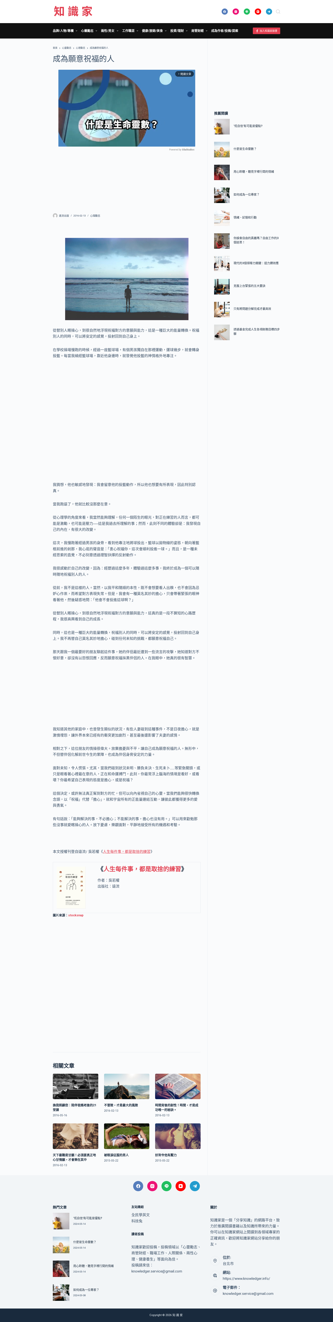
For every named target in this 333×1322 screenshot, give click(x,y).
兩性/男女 (107, 31)
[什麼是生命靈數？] (222, 149)
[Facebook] (225, 11)
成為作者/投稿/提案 (224, 31)
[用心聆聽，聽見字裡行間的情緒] (222, 172)
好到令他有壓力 (166, 1155)
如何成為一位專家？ (247, 194)
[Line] (247, 11)
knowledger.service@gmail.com (248, 1293)
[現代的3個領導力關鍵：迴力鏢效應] (222, 264)
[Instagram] (236, 11)
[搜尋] (278, 11)
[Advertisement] (127, 180)
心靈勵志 (87, 31)
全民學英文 (140, 1215)
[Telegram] (269, 11)
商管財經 (197, 31)
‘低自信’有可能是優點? (248, 126)
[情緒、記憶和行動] (222, 218)
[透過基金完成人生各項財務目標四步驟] (222, 332)
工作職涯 (128, 31)
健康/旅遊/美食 (152, 31)
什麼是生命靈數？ (245, 149)
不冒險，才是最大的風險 (121, 1105)
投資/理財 (177, 31)
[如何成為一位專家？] (222, 195)
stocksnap (75, 915)
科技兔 (136, 1221)
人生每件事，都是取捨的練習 (127, 851)
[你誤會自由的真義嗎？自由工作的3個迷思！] (222, 241)
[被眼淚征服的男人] (127, 1136)
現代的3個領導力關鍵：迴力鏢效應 (256, 263)
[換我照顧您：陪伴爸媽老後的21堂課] (75, 1086)
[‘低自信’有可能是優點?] (222, 127)
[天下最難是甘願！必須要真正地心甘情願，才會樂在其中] (75, 1136)
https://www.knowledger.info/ (246, 1278)
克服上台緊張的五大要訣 (249, 286)
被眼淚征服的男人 (116, 1155)
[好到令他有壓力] (178, 1136)
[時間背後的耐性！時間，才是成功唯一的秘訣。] (178, 1086)
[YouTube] (258, 11)
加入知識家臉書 (268, 30)
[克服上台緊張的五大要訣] (222, 287)
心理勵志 (95, 215)
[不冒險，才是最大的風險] (127, 1086)
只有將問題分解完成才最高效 (252, 309)
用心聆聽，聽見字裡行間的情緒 (254, 172)
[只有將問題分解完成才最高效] (222, 309)
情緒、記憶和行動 (245, 217)
